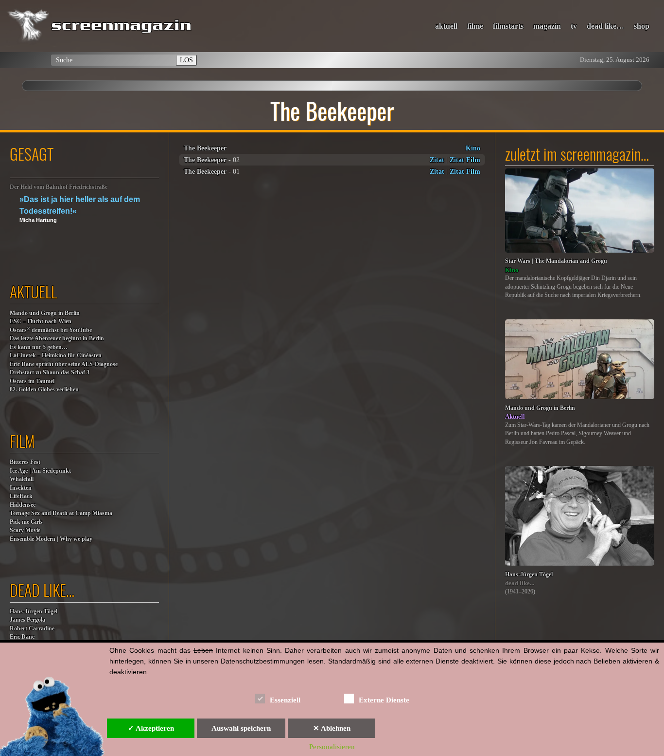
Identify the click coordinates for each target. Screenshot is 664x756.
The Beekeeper (205, 148)
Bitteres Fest (25, 462)
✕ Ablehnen (331, 728)
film (22, 440)
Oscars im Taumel (32, 381)
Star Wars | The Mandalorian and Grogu (556, 261)
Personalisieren (332, 747)
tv (574, 26)
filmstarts (508, 26)
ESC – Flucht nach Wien (40, 321)
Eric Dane (22, 637)
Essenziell (285, 700)
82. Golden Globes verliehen (44, 390)
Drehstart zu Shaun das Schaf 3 (49, 372)
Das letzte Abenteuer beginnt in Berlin (57, 338)
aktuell (446, 26)
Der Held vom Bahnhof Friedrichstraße (58, 187)
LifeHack (21, 496)
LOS (186, 60)
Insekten (21, 488)
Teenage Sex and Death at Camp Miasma (61, 513)
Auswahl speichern (241, 728)
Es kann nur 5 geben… (39, 347)
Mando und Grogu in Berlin (45, 313)
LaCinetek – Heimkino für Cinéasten (56, 355)
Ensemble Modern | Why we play (51, 539)
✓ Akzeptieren (151, 728)
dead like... (519, 583)
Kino (473, 148)
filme (475, 26)
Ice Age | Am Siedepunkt (40, 471)
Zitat (437, 160)
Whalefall (22, 479)
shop (641, 26)
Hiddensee (22, 505)
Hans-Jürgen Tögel (33, 611)
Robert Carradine (32, 629)
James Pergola (27, 620)
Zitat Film (465, 160)
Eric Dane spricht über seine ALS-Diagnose (64, 364)
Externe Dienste (384, 700)
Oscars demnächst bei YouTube (51, 329)
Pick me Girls (26, 522)
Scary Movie (25, 530)
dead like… (605, 26)
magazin (547, 26)
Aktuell (515, 416)
